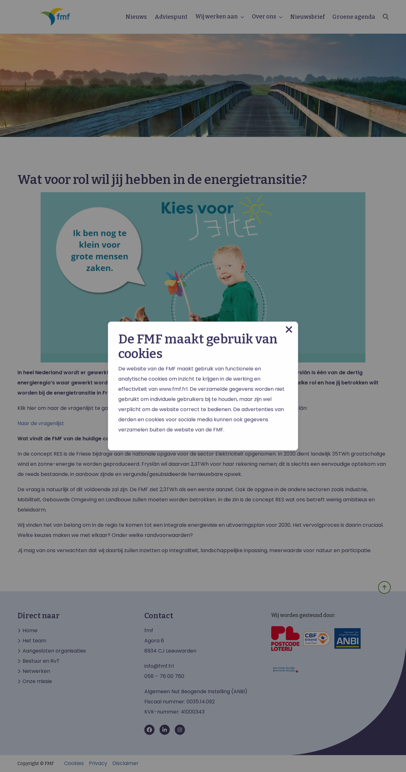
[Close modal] (289, 329)
